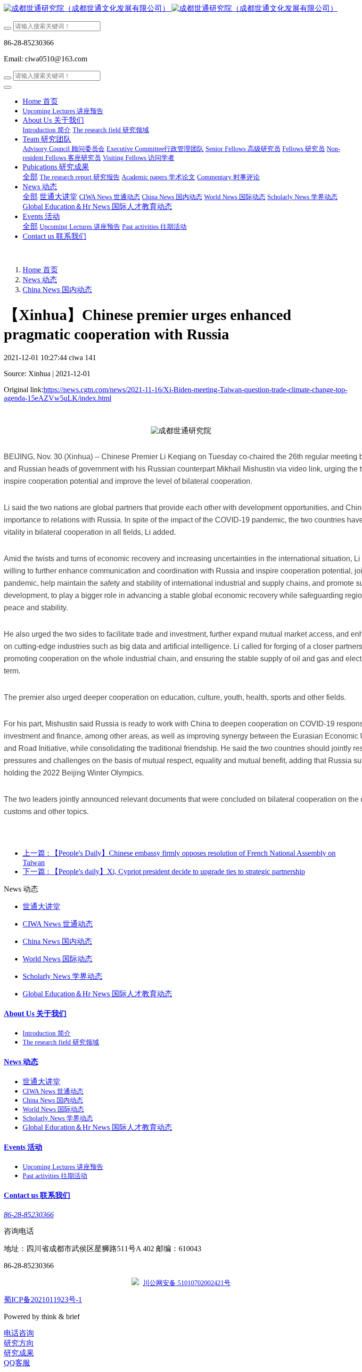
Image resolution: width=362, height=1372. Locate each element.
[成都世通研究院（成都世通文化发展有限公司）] (181, 9)
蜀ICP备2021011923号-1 (43, 1300)
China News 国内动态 (57, 290)
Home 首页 (40, 101)
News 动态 (40, 280)
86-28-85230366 (29, 1215)
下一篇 (164, 871)
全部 (30, 177)
